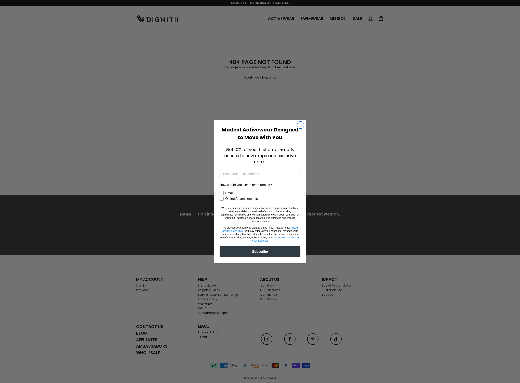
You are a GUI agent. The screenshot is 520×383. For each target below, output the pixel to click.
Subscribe (260, 251)
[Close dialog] (300, 125)
